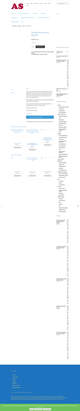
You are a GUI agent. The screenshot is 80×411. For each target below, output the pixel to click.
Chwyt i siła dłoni (62, 188)
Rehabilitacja (60, 160)
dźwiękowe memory (36, 54)
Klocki (60, 202)
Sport (58, 179)
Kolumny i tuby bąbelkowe (63, 173)
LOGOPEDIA (35, 13)
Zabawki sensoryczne (62, 211)
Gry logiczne (61, 198)
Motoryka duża (61, 164)
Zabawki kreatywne (62, 209)
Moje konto (41, 3)
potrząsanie (42, 54)
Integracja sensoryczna (42, 51)
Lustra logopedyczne (62, 145)
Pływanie (60, 182)
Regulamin (14, 383)
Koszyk (45, 3)
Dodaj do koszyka (40, 46)
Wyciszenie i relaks (62, 177)
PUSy (60, 149)
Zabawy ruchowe (62, 184)
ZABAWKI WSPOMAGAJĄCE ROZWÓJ (27, 17)
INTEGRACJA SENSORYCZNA (24, 13)
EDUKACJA (13, 13)
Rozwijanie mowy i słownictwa (62, 152)
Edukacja (36, 51)
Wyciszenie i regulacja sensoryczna (62, 129)
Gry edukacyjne (61, 108)
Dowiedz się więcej (47, 409)
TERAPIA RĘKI (43, 13)
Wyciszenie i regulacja (62, 127)
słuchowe (45, 54)
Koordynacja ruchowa (62, 162)
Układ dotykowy (61, 119)
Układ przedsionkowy (62, 123)
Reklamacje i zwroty (16, 385)
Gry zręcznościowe (62, 200)
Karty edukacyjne (62, 110)
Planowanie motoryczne (63, 116)
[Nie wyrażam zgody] (78, 407)
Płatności (14, 381)
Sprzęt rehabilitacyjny (62, 170)
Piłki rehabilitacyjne (62, 166)
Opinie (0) (13, 92)
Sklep (28, 3)
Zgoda (31, 409)
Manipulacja (61, 193)
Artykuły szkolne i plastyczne (64, 106)
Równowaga (61, 168)
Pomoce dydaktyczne (62, 112)
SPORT (22, 21)
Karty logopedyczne (62, 143)
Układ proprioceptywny (63, 121)
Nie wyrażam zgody (38, 409)
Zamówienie (36, 3)
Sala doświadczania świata (62, 171)
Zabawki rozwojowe (61, 196)
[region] (62, 37)
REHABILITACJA (14, 17)
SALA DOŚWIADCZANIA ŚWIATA (43, 17)
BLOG (28, 5)
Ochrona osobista (61, 159)
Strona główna (14, 25)
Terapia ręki (60, 186)
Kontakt (49, 3)
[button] (58, 37)
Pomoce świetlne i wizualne (63, 175)
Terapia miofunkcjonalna (63, 154)
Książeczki (60, 204)
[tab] (17, 89)
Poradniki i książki (62, 147)
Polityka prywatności (16, 387)
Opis (12, 89)
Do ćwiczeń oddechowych (63, 135)
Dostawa (14, 379)
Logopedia (19, 25)
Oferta (31, 3)
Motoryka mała (61, 194)
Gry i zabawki (61, 139)
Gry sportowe (61, 181)
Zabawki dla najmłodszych (63, 207)
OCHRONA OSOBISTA (15, 21)
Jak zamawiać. (15, 376)
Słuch (60, 117)
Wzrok (60, 131)
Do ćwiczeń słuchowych (63, 137)
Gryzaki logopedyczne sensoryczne (62, 142)
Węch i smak (61, 125)
